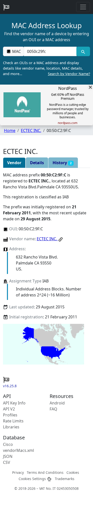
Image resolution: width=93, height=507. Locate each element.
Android (57, 403)
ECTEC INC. (31, 130)
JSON (7, 456)
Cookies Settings (33, 478)
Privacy (18, 472)
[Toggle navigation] (83, 7)
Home (9, 130)
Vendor (14, 162)
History (62, 162)
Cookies (72, 472)
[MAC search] (83, 51)
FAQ (53, 409)
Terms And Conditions (45, 472)
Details (37, 162)
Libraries (11, 427)
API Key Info (14, 403)
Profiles (10, 415)
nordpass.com (67, 123)
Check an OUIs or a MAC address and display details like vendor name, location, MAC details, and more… (46, 68)
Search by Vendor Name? (69, 73)
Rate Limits (13, 421)
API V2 (9, 409)
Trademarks (64, 478)
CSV (6, 462)
